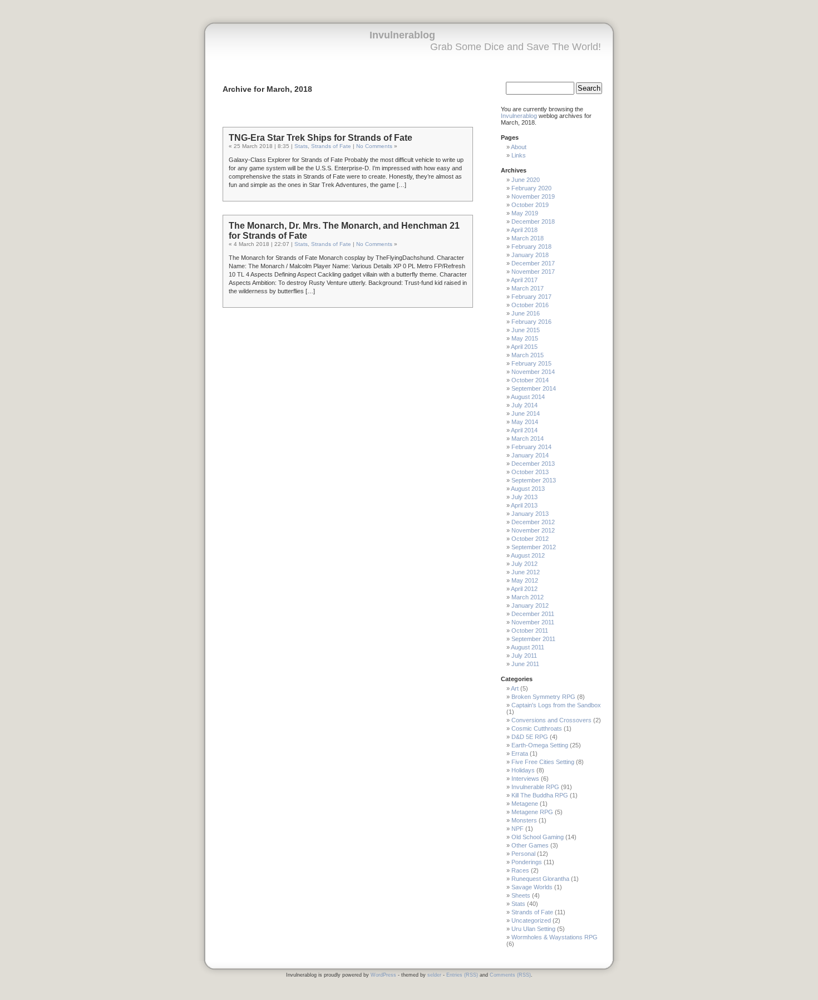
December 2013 (533, 463)
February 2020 (531, 188)
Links (518, 155)
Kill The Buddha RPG (539, 795)
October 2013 (530, 472)
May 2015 (524, 338)
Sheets (520, 895)
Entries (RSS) (462, 975)
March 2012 (527, 597)
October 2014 (530, 380)
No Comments (374, 146)
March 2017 (527, 288)
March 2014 (527, 438)
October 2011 (529, 630)
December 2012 (533, 522)
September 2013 (533, 480)
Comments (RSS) (510, 975)
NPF (517, 828)
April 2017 (524, 280)
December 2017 (533, 263)
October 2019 (530, 204)
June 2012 (525, 572)
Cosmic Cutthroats (536, 728)
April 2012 (524, 588)
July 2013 (524, 497)
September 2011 (533, 639)
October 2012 (530, 538)
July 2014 (524, 405)
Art (515, 688)
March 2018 (527, 238)
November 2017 (533, 271)
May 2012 (524, 580)
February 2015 (531, 363)
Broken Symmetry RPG (543, 696)
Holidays (523, 770)
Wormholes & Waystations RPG (554, 937)
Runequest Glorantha (540, 878)
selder (434, 975)
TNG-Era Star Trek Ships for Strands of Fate (320, 137)
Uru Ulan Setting (533, 928)
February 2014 (531, 447)
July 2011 (524, 655)
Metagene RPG (532, 812)
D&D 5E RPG (529, 736)
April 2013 (524, 505)
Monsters (524, 820)
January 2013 (530, 513)
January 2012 (530, 605)
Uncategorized (531, 920)
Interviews (525, 778)
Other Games (530, 845)
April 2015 (524, 346)
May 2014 (524, 421)
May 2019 (524, 213)
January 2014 (530, 455)
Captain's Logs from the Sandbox (556, 705)
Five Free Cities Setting (542, 761)
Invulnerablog (402, 35)
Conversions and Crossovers (551, 720)
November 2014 (533, 371)
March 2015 (527, 355)
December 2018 (533, 221)
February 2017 (531, 296)
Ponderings (526, 862)
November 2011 (532, 622)
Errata (519, 753)
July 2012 (524, 563)
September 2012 (533, 547)
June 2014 (525, 413)
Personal (523, 853)
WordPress (383, 975)
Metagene (524, 803)
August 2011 (527, 647)
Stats (301, 146)
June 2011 (525, 664)
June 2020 (525, 179)
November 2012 (533, 530)
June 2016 (525, 313)
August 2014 (528, 396)
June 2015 (525, 330)
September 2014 (533, 388)
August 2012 (528, 555)
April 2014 (524, 430)
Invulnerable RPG (535, 787)
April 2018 (524, 229)
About (518, 147)
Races (520, 870)
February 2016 (531, 321)
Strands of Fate (331, 146)
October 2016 (530, 305)
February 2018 (531, 246)
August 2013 (528, 488)
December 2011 (532, 613)
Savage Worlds (532, 887)
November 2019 (533, 196)
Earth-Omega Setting (539, 745)
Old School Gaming (537, 837)
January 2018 (530, 255)
